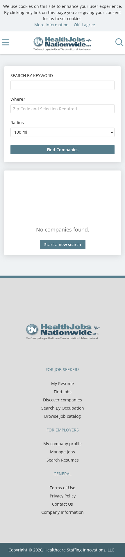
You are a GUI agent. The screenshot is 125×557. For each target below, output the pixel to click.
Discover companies (62, 400)
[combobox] (62, 85)
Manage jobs (62, 452)
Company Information (62, 512)
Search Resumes (63, 460)
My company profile (62, 443)
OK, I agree (84, 24)
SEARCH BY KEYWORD (31, 75)
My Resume (62, 383)
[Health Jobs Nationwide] (62, 42)
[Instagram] (77, 352)
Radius (17, 122)
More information (51, 24)
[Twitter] (59, 352)
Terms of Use (62, 487)
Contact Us (62, 504)
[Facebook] (49, 352)
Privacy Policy (63, 496)
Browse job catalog (62, 416)
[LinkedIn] (68, 352)
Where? (17, 99)
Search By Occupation (62, 408)
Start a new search (62, 244)
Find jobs (63, 391)
